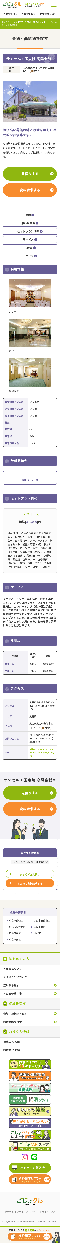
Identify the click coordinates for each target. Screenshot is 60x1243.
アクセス (28, 256)
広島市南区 (40, 926)
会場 (28, 215)
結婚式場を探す (12, 1022)
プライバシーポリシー (28, 1211)
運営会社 (9, 1211)
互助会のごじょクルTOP (13, 22)
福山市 (37, 933)
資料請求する (30, 189)
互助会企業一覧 (12, 993)
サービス (28, 240)
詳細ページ (28, 480)
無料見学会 (28, 223)
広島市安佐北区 (17, 926)
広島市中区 (15, 933)
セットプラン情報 (28, 231)
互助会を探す (11, 985)
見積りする (30, 173)
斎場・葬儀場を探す (36, 22)
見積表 (28, 248)
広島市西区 (15, 939)
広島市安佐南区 (42, 920)
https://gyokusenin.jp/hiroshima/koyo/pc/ (42, 750)
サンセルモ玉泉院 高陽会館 (28, 862)
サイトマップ (48, 1211)
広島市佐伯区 (16, 920)
